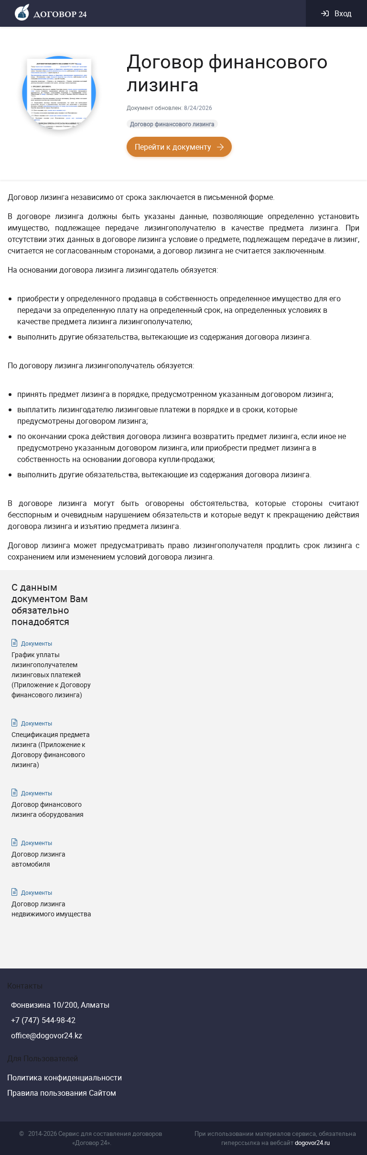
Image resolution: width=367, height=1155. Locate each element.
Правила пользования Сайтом (61, 1093)
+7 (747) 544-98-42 (43, 1020)
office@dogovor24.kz (46, 1035)
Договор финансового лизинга (172, 124)
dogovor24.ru (312, 1142)
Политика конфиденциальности (64, 1077)
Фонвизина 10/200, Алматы (60, 1005)
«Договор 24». (91, 1142)
